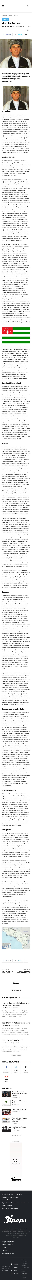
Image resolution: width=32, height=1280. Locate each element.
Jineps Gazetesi (9, 26)
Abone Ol (6, 1075)
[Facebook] (11, 1264)
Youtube (16, 1273)
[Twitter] (11, 1270)
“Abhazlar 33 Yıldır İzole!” (12, 1040)
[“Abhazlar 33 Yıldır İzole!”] (6, 1112)
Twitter (16, 1270)
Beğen (6, 1066)
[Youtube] (11, 1273)
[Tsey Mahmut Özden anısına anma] (6, 1103)
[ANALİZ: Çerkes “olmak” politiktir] (6, 1129)
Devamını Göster (15, 1055)
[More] (26, 34)
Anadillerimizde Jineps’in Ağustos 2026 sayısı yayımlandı (19, 1119)
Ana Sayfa (4, 15)
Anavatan (10, 15)
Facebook (16, 1264)
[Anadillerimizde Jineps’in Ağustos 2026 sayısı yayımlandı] (6, 1120)
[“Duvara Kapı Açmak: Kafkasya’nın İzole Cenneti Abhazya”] (6, 1094)
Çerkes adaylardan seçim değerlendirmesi (23, 972)
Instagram (16, 1267)
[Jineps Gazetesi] (3, 26)
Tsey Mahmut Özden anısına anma (16, 1023)
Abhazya (16, 15)
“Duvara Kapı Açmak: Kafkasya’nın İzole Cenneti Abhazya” (15, 1004)
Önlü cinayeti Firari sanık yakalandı (7, 972)
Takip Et (16, 1066)
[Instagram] (11, 1267)
